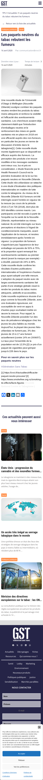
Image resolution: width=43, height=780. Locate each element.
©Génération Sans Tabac (14, 366)
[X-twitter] (17, 645)
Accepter (21, 754)
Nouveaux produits (21, 672)
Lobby (19, 663)
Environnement (22, 668)
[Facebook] (13, 645)
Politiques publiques (9, 29)
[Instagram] (21, 645)
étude (18, 100)
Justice (32, 677)
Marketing (30, 663)
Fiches (35, 652)
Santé (21, 29)
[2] (28, 344)
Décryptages (23, 652)
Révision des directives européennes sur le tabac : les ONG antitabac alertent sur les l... (21, 598)
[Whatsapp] (30, 645)
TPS (4, 13)
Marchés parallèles (29, 681)
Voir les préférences (21, 767)
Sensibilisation (11, 681)
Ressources (11, 656)
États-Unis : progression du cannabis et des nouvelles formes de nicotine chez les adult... (20, 469)
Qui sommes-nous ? (28, 656)
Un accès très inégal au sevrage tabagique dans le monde (19, 534)
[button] (39, 727)
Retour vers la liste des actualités (19, 23)
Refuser (21, 760)
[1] (13, 148)
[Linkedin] (25, 645)
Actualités (12, 13)
